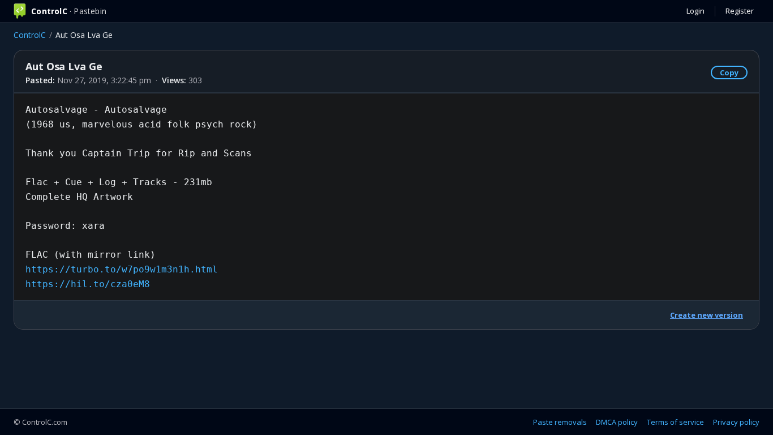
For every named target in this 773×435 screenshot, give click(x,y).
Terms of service (675, 422)
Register (739, 11)
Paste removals (560, 422)
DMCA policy (617, 422)
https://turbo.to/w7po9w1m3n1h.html (121, 269)
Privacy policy (736, 422)
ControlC (30, 34)
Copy (729, 72)
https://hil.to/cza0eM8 (87, 284)
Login (695, 11)
